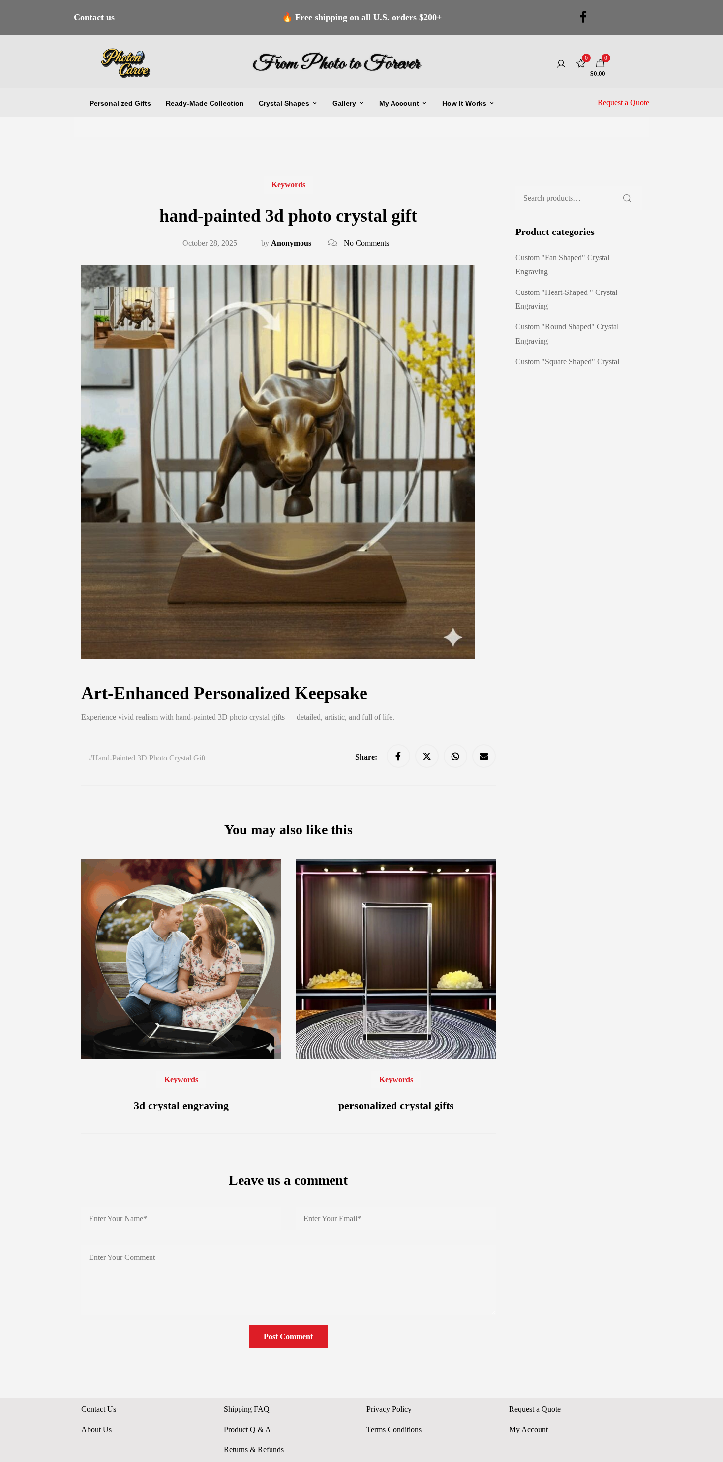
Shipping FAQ (247, 1409)
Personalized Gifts (120, 103)
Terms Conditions (394, 1429)
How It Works (464, 103)
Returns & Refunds (254, 1449)
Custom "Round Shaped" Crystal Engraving (567, 333)
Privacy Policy (389, 1409)
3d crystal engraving (181, 1105)
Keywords (288, 184)
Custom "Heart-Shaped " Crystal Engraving (566, 299)
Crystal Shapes (284, 103)
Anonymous (291, 243)
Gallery (344, 103)
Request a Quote (623, 102)
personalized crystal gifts (396, 1105)
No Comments (366, 243)
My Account (399, 103)
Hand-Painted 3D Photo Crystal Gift (149, 758)
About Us (96, 1429)
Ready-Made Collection (205, 103)
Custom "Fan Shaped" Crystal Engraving (562, 264)
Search (627, 198)
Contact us (94, 17)
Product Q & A (247, 1429)
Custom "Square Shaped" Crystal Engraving (567, 368)
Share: (367, 757)
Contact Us (98, 1409)
